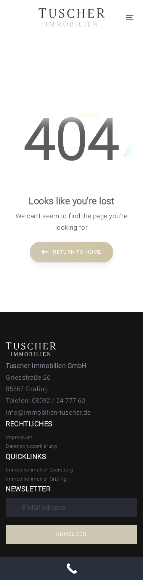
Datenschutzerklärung (31, 446)
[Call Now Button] (71, 568)
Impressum (19, 437)
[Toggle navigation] (129, 17)
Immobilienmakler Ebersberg (39, 470)
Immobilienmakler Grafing (36, 479)
